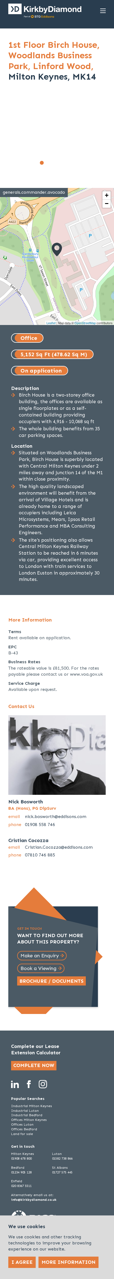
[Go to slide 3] (54, 163)
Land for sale (22, 1134)
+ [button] (106, 195)
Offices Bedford (24, 1129)
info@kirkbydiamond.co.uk (33, 1200)
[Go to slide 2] (48, 163)
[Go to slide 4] (60, 163)
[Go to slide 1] (42, 163)
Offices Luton (22, 1124)
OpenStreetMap (85, 323)
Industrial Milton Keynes (31, 1106)
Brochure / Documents (51, 981)
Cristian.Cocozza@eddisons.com (59, 847)
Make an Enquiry (39, 956)
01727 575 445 (62, 1172)
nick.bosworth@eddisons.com (55, 816)
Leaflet (51, 323)
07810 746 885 (40, 855)
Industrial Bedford (26, 1115)
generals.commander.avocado (34, 192)
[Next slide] (98, 132)
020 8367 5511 (21, 1186)
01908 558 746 (40, 824)
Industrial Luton (25, 1111)
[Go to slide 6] (72, 163)
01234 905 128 (21, 1172)
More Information (68, 1262)
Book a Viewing (38, 968)
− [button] (106, 203)
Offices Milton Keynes (29, 1120)
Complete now (33, 1065)
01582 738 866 (62, 1158)
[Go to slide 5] (66, 163)
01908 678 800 (21, 1158)
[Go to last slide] (16, 132)
